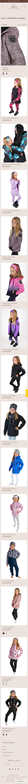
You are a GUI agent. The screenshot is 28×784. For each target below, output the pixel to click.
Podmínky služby (19, 779)
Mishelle (14, 775)
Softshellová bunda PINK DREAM (9, 303)
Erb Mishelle (5, 67)
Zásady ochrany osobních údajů (12, 776)
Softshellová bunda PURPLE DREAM (10, 349)
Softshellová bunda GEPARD (8, 257)
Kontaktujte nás (7, 755)
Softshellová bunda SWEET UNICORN (10, 210)
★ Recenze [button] (26, 393)
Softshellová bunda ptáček (8, 678)
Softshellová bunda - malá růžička (9, 442)
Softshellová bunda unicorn (8, 581)
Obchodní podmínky (8, 752)
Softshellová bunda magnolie (8, 728)
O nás (4, 746)
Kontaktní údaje (23, 776)
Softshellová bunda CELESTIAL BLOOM (11, 164)
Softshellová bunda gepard (8, 627)
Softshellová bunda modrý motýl (9, 488)
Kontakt (5, 749)
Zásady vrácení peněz (10, 779)
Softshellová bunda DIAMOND (9, 395)
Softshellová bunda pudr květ (8, 534)
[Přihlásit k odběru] (22, 764)
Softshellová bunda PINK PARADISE (10, 118)
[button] (2, 6)
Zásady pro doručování (10, 781)
